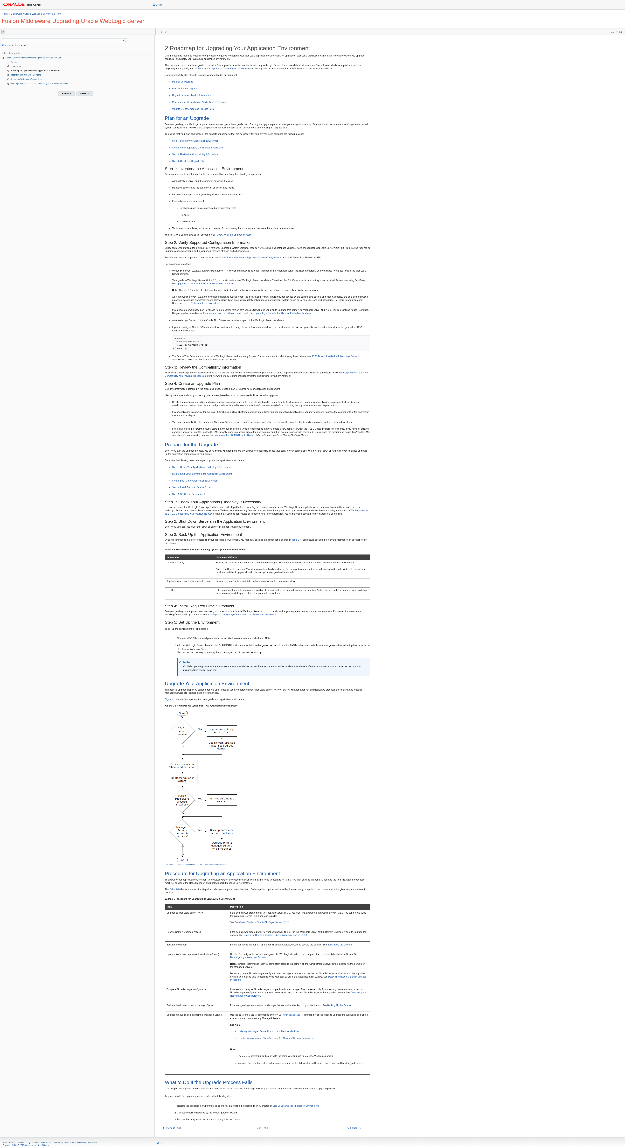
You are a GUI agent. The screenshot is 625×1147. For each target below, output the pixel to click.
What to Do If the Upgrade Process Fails (193, 108)
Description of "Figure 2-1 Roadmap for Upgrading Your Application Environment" (196, 864)
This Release (22, 45)
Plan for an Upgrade (182, 81)
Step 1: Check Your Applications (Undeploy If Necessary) (201, 467)
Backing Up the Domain (339, 944)
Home (5, 13)
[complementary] (78, 1142)
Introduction (15, 65)
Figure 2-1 (170, 699)
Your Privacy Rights (61, 1142)
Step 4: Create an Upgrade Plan (188, 161)
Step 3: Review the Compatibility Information (195, 154)
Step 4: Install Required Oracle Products (193, 487)
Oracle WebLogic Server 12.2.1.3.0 (42, 13)
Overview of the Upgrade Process (234, 234)
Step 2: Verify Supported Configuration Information (198, 147)
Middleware (16, 13)
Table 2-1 (296, 539)
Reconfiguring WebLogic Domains (25, 74)
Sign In (158, 4)
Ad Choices (92, 1142)
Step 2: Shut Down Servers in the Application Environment (202, 473)
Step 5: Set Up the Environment (188, 494)
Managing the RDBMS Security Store (234, 435)
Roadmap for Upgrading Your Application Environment (35, 70)
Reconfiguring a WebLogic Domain (248, 957)
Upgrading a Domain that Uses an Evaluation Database (205, 283)
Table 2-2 (174, 889)
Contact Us (20, 1142)
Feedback (66, 93)
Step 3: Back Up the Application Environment (195, 480)
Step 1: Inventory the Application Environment (195, 140)
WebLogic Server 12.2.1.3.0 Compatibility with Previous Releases (39, 83)
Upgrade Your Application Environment (192, 95)
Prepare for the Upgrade (184, 88)
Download (84, 93)
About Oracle (8, 1142)
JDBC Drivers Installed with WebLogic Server (335, 356)
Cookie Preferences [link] (78, 1142)
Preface (13, 62)
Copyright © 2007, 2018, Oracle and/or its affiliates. (26, 1145)
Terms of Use (45, 1142)
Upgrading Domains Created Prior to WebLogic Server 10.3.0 (275, 935)
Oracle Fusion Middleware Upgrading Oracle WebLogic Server (33, 57)
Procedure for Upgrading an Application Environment (199, 102)
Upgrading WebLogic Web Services (26, 79)
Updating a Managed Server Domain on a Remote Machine (268, 1031)
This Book (8, 45)
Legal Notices (32, 1142)
